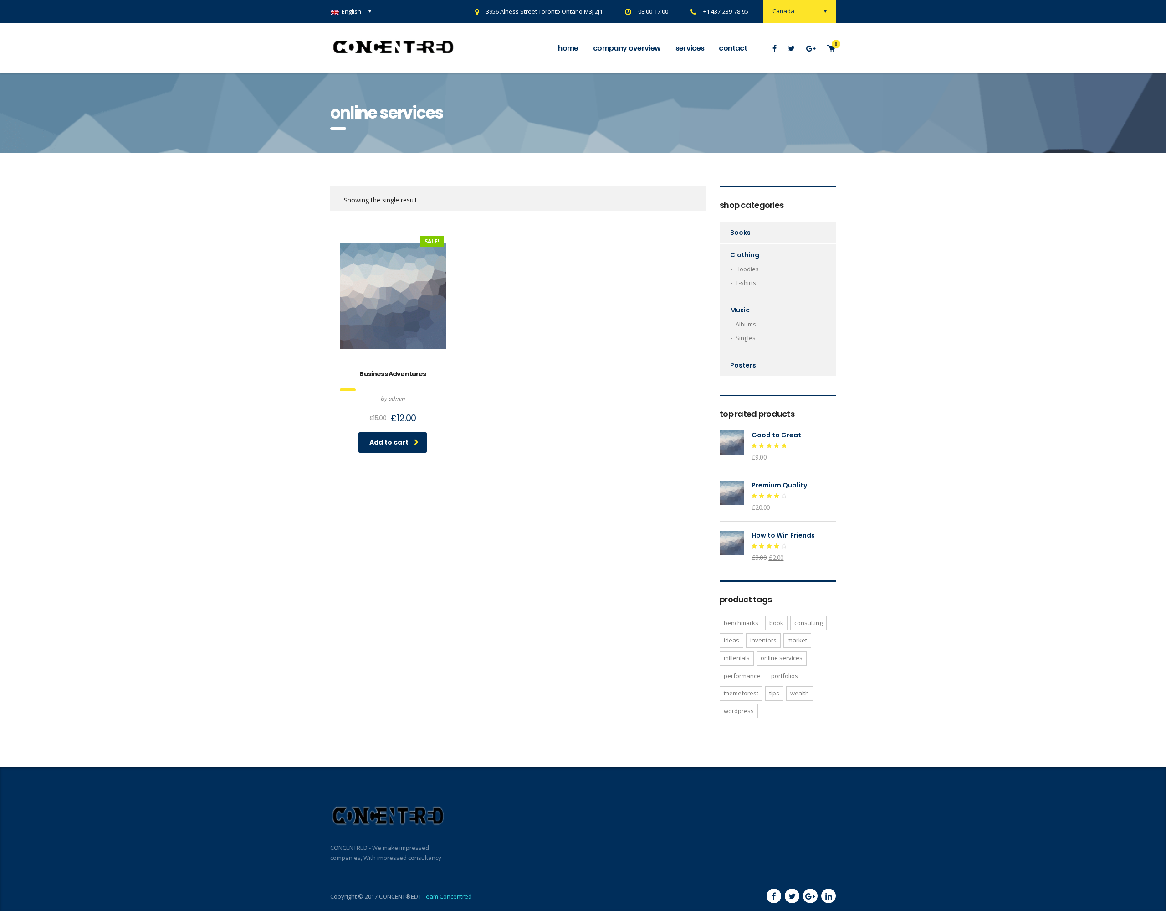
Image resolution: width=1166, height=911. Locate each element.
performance (742, 676)
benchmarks (741, 623)
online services (782, 658)
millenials (737, 658)
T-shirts (746, 283)
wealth (799, 693)
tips (774, 693)
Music (740, 310)
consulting (808, 623)
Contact (733, 48)
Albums (746, 324)
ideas (731, 640)
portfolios (784, 676)
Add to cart (389, 442)
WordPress (739, 711)
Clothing (744, 254)
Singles (746, 338)
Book (776, 623)
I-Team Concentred (445, 896)
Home (568, 48)
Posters (743, 365)
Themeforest (741, 693)
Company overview (627, 48)
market (797, 640)
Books (740, 232)
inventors (763, 640)
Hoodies (747, 269)
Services (690, 48)
